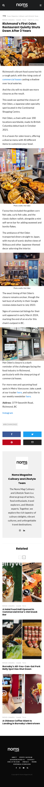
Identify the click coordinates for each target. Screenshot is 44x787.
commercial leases (11, 79)
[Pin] (11, 442)
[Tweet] (32, 434)
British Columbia (8, 20)
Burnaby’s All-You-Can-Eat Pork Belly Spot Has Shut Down (21, 667)
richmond (11, 424)
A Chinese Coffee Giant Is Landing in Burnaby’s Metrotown (21, 722)
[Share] (11, 434)
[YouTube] (24, 768)
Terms (34, 762)
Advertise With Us (17, 759)
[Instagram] (20, 768)
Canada (18, 20)
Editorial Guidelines (22, 764)
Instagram (7, 412)
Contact (30, 759)
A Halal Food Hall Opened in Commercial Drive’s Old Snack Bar (19, 612)
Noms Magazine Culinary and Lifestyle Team (22, 16)
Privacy (26, 762)
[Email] (32, 442)
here (19, 392)
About (14, 757)
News (24, 20)
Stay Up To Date (13, 762)
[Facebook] (16, 768)
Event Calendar (25, 757)
